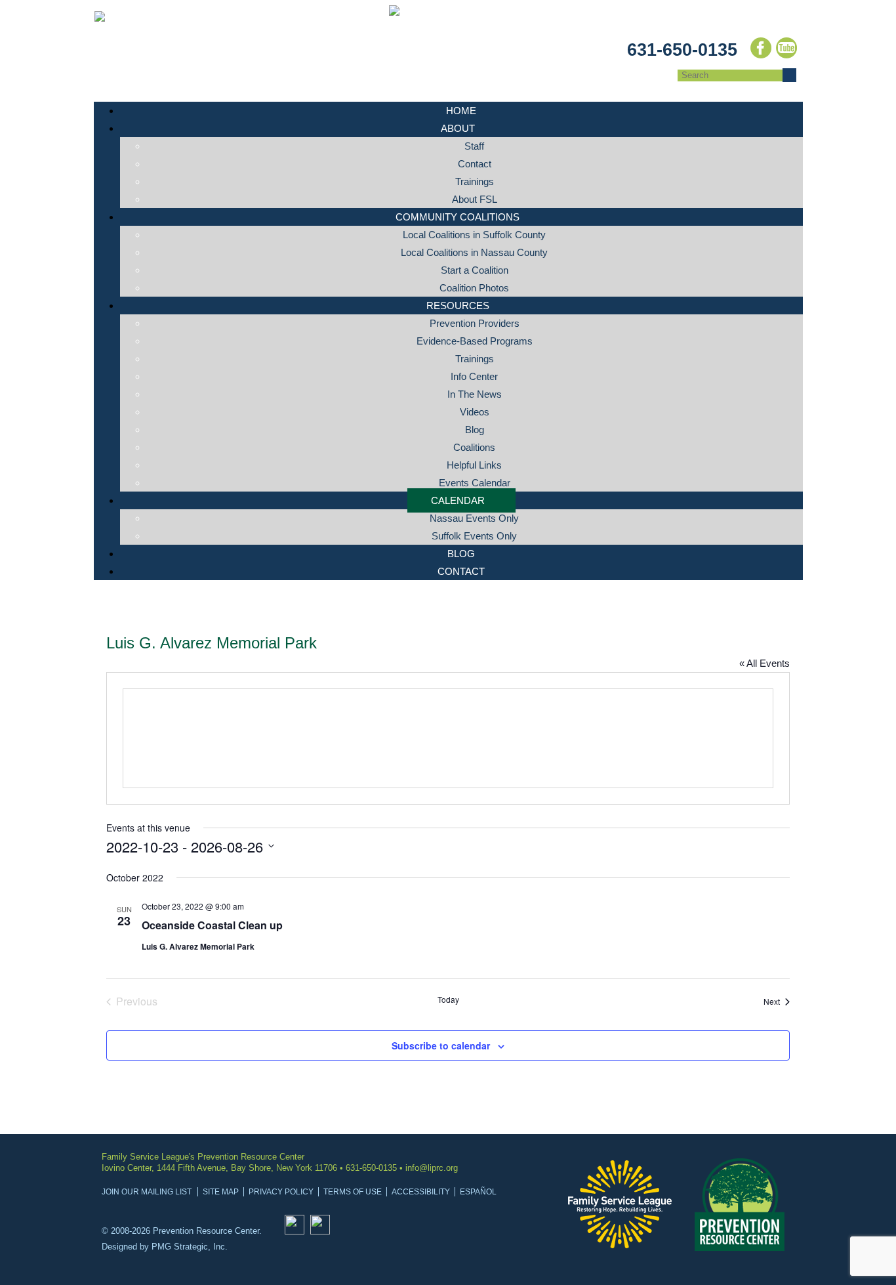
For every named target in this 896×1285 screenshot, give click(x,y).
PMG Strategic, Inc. (190, 1247)
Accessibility (421, 1191)
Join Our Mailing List (147, 1191)
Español (478, 1191)
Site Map (221, 1191)
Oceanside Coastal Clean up (212, 925)
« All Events (764, 663)
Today (448, 999)
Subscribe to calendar (441, 1045)
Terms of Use (352, 1191)
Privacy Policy (281, 1191)
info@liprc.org (431, 1168)
